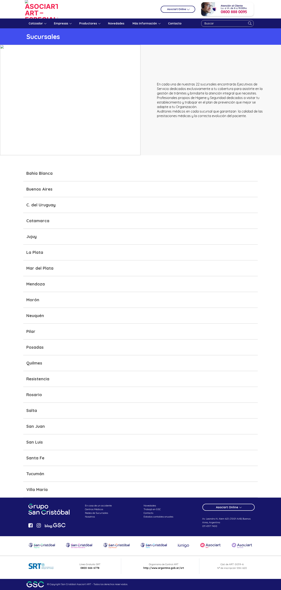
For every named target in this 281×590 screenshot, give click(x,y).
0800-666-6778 (89, 567)
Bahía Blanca (39, 173)
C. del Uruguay (41, 204)
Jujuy (31, 236)
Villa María (37, 489)
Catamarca (37, 220)
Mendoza (35, 283)
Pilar (30, 331)
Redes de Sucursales (96, 512)
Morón (32, 299)
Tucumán (35, 473)
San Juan (35, 426)
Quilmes (34, 363)
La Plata (34, 252)
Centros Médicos (94, 509)
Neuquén (35, 315)
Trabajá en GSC (152, 509)
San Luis (34, 442)
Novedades (150, 505)
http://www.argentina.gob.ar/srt (163, 567)
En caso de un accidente (98, 505)
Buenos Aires (39, 189)
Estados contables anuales (158, 516)
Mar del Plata (39, 268)
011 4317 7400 (209, 526)
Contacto (148, 512)
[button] (140, 173)
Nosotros (90, 516)
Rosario (34, 394)
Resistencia (37, 378)
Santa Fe (35, 457)
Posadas (35, 347)
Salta (31, 410)
